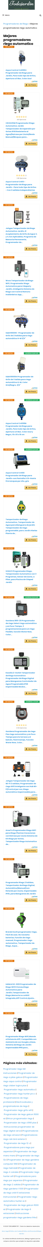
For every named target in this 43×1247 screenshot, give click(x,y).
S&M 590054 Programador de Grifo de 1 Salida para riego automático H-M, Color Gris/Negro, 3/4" (19, 380)
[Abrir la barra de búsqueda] (40, 15)
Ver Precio (32, 85)
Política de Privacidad (30, 1231)
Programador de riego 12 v (17, 1143)
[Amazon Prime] (34, 82)
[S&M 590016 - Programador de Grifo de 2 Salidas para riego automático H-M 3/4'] (21, 321)
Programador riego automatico (19, 1089)
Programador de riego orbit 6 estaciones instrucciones (20, 1192)
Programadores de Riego (15, 23)
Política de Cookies (16, 1231)
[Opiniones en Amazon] (21, 117)
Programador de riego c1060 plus (20, 1122)
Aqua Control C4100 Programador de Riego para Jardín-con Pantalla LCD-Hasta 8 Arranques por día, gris (21, 477)
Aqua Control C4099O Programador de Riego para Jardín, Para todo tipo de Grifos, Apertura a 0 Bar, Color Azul (21, 74)
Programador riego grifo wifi (18, 1110)
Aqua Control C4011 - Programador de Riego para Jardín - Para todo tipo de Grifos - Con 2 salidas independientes (21, 185)
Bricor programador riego (20, 1118)
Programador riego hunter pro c (20, 1093)
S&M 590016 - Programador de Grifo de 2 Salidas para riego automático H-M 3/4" (20, 336)
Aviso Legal (5, 1231)
